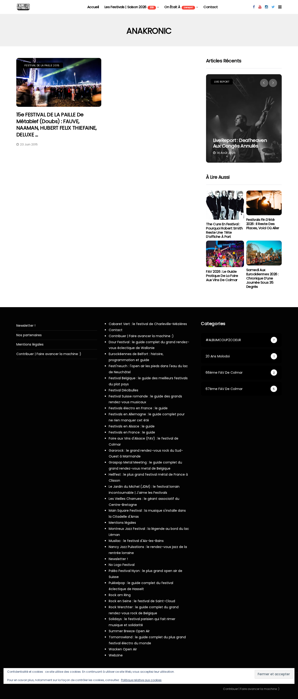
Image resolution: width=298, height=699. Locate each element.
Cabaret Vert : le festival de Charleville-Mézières (148, 324)
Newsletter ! (25, 326)
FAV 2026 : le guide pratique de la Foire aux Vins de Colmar (222, 275)
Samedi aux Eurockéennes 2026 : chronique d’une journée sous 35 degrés (262, 278)
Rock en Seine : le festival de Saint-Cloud (142, 601)
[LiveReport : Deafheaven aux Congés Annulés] (244, 118)
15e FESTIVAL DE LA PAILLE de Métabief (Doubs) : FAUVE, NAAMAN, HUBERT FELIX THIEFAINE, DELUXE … (56, 124)
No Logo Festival (122, 564)
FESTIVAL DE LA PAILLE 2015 (42, 65)
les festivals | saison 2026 (129, 6)
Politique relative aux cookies (141, 680)
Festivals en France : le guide (132, 432)
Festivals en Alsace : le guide (132, 426)
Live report (221, 82)
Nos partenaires (29, 335)
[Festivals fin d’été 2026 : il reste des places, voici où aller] (264, 203)
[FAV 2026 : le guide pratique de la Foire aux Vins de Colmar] (225, 254)
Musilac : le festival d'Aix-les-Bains (136, 540)
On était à (178, 6)
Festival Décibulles (123, 390)
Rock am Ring (120, 595)
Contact (210, 6)
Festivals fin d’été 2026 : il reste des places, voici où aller (262, 223)
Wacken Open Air (123, 649)
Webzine (116, 655)
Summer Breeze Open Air (129, 631)
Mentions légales (30, 344)
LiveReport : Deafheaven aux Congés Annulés (240, 143)
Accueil (93, 6)
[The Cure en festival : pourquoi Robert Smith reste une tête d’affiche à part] (225, 205)
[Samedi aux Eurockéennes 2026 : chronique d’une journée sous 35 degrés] (264, 253)
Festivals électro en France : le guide (138, 408)
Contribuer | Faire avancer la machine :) (48, 354)
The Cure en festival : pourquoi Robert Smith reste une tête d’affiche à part (224, 230)
